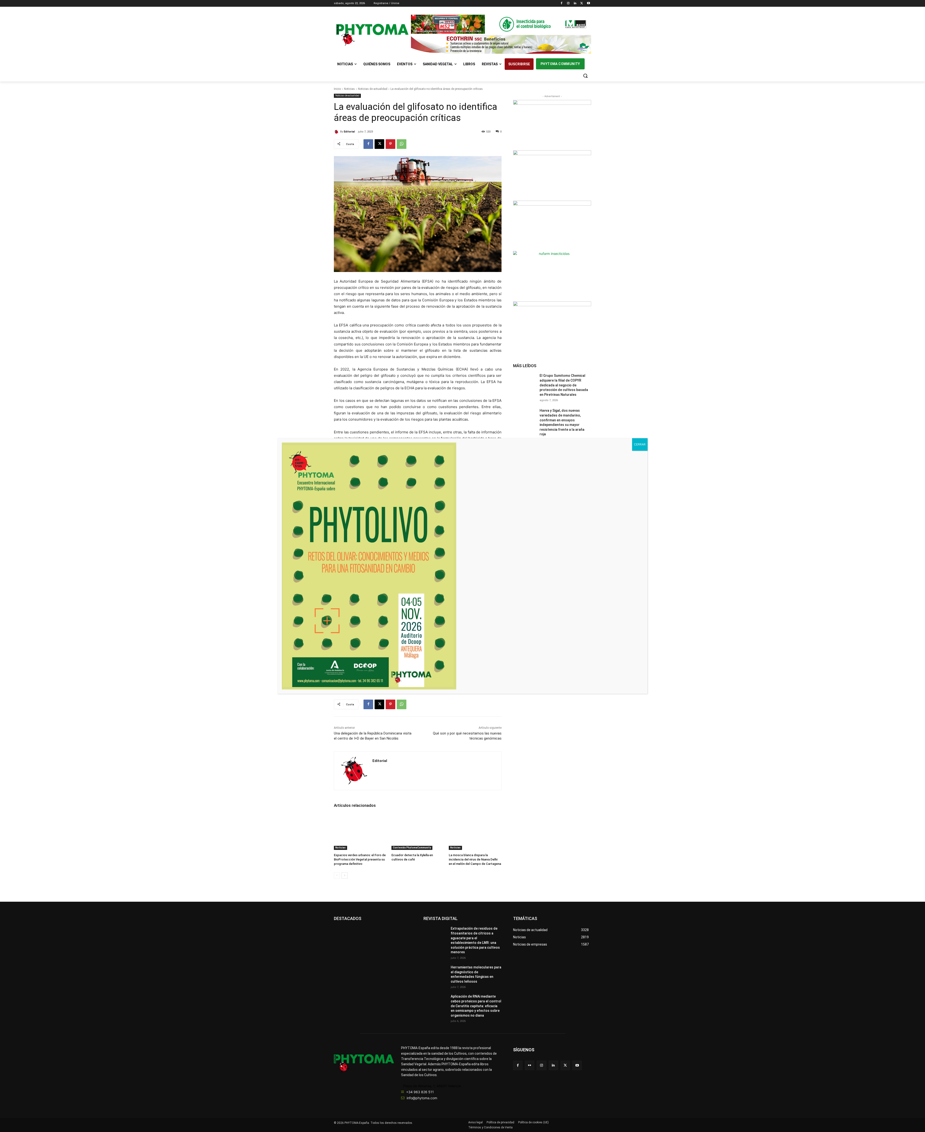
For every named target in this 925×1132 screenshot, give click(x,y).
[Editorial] (337, 131)
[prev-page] (337, 875)
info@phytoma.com (422, 1098)
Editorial (349, 131)
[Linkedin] (575, 3)
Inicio (337, 89)
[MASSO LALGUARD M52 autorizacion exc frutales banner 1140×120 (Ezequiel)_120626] (501, 24)
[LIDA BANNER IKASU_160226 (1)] (552, 326)
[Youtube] (588, 3)
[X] (581, 3)
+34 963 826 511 (420, 1092)
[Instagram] (568, 3)
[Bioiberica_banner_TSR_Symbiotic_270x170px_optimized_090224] (552, 174)
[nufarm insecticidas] (552, 275)
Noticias (349, 89)
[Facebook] (561, 3)
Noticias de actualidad (372, 89)
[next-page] (345, 875)
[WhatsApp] (401, 144)
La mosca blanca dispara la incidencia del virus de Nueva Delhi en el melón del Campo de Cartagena (475, 859)
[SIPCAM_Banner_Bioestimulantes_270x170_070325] (552, 225)
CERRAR (640, 444)
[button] (585, 75)
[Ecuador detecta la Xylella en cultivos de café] (417, 831)
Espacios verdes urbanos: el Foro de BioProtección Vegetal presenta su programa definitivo (360, 859)
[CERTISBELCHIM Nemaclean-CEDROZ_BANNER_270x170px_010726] (552, 124)
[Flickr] (529, 1065)
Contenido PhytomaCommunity (412, 847)
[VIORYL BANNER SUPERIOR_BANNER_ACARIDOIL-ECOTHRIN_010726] (501, 44)
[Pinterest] (390, 144)
